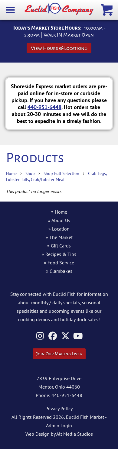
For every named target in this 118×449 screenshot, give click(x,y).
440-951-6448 (44, 107)
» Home (59, 212)
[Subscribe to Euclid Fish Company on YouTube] (78, 335)
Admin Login (59, 425)
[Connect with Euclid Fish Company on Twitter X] (65, 335)
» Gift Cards (59, 246)
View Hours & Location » (59, 48)
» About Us (59, 220)
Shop (30, 173)
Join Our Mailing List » (59, 353)
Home (11, 173)
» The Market (59, 237)
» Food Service (59, 263)
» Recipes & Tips (59, 254)
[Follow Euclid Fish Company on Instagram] (40, 335)
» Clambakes (59, 271)
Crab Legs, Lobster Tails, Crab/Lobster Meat (56, 176)
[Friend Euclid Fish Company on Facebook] (53, 335)
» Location (59, 229)
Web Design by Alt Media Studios (59, 434)
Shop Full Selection (61, 173)
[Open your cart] (107, 9)
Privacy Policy (59, 408)
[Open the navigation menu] (10, 9)
